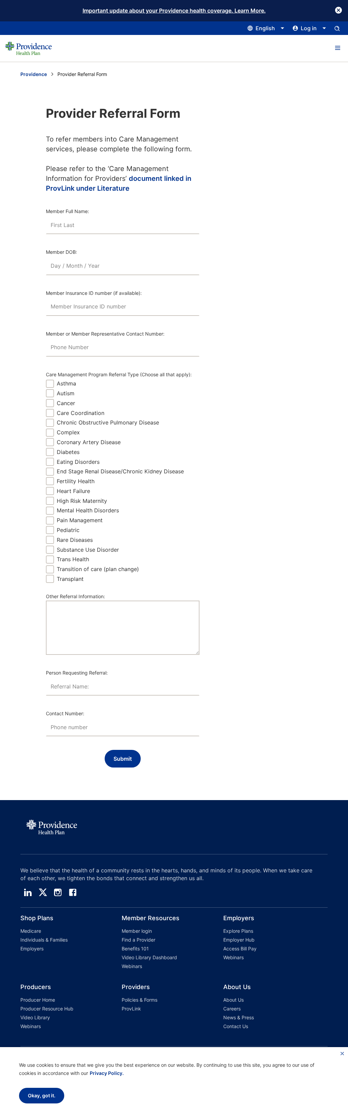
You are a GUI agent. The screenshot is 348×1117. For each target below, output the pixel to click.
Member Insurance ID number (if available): (94, 293)
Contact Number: (65, 713)
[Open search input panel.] (337, 28)
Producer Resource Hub (46, 1008)
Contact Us (235, 1026)
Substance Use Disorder (88, 549)
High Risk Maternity (82, 500)
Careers (232, 1008)
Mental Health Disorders (88, 510)
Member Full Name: (67, 211)
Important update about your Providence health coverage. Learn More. (174, 10)
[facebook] (72, 892)
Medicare (30, 931)
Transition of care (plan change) (98, 569)
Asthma (66, 383)
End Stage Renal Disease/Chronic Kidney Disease (120, 471)
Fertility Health (75, 481)
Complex (68, 432)
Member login (137, 931)
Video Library (35, 1017)
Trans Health (73, 559)
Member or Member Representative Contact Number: (105, 334)
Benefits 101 (135, 948)
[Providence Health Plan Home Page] (28, 48)
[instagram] (58, 892)
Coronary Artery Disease (89, 442)
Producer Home (37, 1000)
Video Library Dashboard (149, 957)
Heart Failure (73, 491)
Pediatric (68, 530)
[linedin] (28, 892)
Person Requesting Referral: (77, 673)
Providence (33, 74)
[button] (337, 48)
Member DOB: (61, 252)
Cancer (66, 403)
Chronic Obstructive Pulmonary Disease (108, 422)
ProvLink (131, 1008)
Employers (32, 948)
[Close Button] (338, 10)
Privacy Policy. (107, 1073)
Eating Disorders (78, 461)
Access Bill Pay (240, 948)
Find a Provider (138, 940)
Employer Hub (239, 940)
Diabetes (68, 452)
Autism (65, 393)
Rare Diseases (75, 539)
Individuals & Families (44, 940)
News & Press (238, 1017)
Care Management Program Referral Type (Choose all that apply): (119, 374)
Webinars (132, 966)
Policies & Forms (139, 1000)
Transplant (70, 578)
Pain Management (80, 520)
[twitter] (43, 892)
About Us (233, 1000)
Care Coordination (80, 413)
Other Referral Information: (75, 596)
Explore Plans (238, 931)
